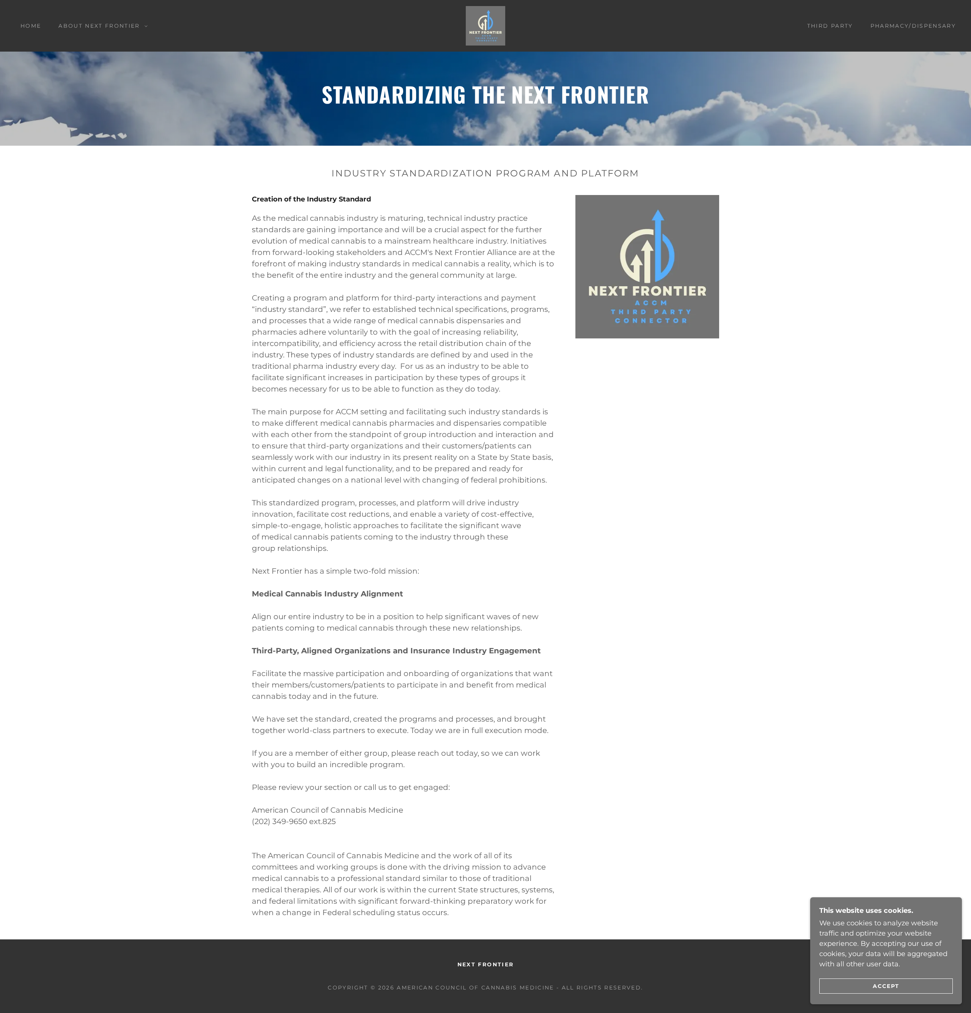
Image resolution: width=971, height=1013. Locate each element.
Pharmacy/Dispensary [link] (913, 25)
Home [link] (30, 25)
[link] (485, 25)
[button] (101, 25)
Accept (886, 985)
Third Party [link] (830, 25)
